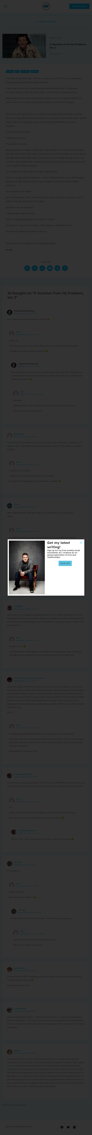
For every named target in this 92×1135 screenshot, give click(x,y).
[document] (46, 567)
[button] (81, 543)
